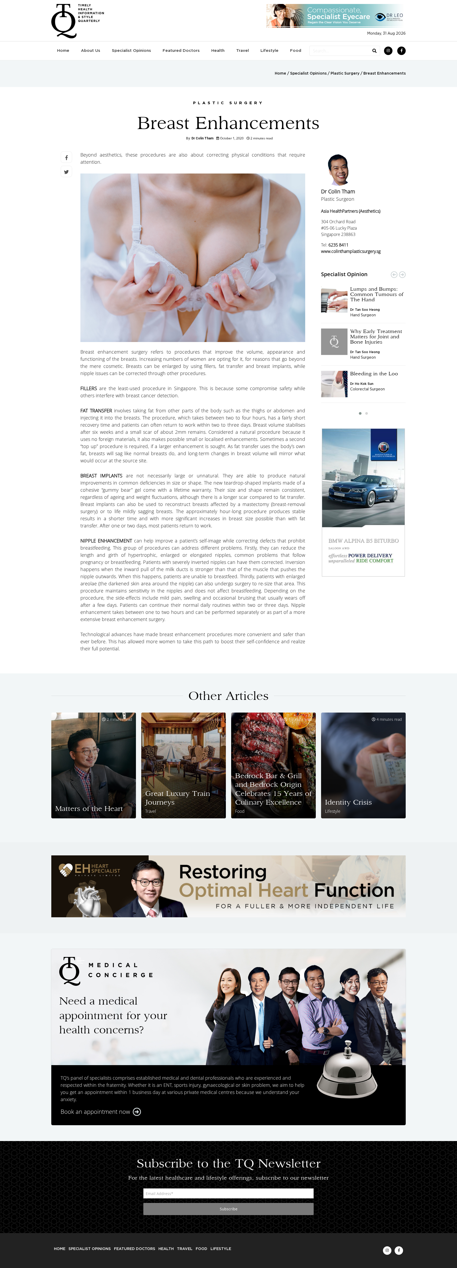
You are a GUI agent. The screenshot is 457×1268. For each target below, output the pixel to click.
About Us (90, 51)
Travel (242, 51)
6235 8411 (338, 245)
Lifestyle (269, 51)
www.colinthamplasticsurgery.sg (351, 251)
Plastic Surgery (345, 73)
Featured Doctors (181, 51)
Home (63, 51)
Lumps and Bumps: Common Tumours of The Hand (376, 294)
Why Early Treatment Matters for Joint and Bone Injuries (376, 336)
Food (295, 51)
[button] (360, 413)
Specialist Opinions (131, 51)
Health (218, 51)
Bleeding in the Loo (374, 373)
